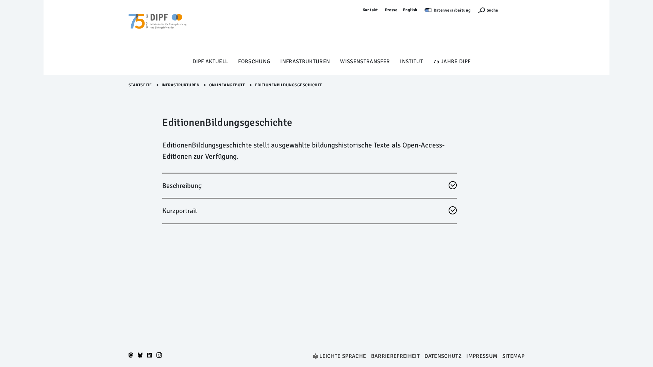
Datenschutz (443, 356)
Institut (411, 61)
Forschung (254, 61)
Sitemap (513, 356)
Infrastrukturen (305, 61)
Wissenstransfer (365, 61)
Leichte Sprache (342, 356)
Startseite (140, 85)
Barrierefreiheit (395, 356)
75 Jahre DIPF (451, 61)
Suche (492, 10)
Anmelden (514, 10)
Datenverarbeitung (452, 10)
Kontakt (370, 10)
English (410, 10)
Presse (391, 10)
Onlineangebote (227, 85)
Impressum (481, 356)
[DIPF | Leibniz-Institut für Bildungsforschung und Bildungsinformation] (157, 31)
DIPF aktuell (210, 61)
